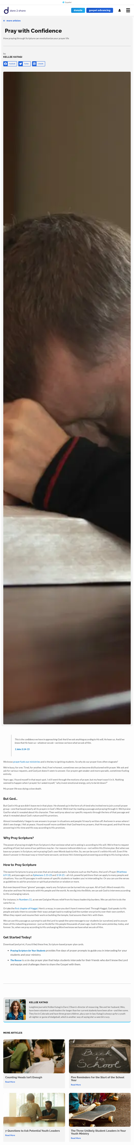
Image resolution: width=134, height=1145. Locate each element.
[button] (10, 63)
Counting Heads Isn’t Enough (23, 1077)
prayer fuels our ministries (26, 761)
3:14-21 (61, 875)
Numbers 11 (25, 899)
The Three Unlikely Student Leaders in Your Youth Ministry (98, 1132)
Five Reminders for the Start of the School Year (97, 1079)
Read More (10, 1082)
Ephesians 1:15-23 (42, 875)
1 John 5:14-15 (22, 749)
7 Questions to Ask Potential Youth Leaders (32, 1130)
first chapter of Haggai (26, 908)
